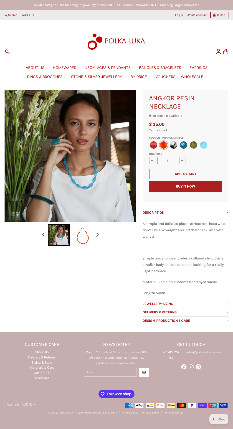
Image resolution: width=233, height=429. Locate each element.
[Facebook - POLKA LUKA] (184, 367)
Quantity (155, 154)
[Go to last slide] (44, 234)
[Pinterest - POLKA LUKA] (198, 367)
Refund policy (130, 412)
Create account (197, 15)
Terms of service (173, 412)
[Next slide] (97, 234)
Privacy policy (151, 412)
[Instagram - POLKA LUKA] (191, 367)
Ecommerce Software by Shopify (97, 412)
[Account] (218, 51)
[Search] (7, 51)
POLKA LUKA (65, 412)
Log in (179, 15)
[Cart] (225, 51)
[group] (59, 235)
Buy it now (185, 186)
